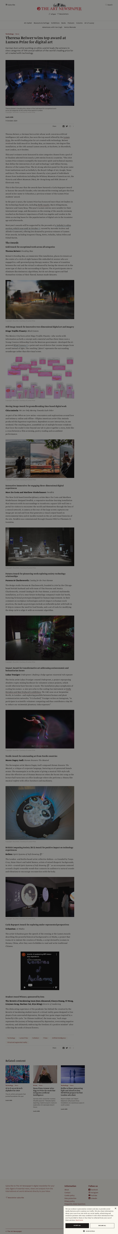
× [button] (115, 1208)
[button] (89, 1231)
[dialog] (91, 1220)
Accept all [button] (77, 1225)
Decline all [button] (102, 1225)
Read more (79, 1220)
